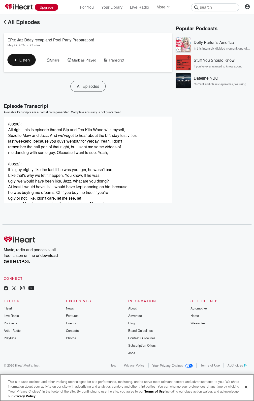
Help (113, 365)
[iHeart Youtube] (31, 288)
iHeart (8, 308)
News (70, 308)
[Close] (246, 386)
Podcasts (10, 323)
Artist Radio (12, 330)
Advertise (135, 315)
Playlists (10, 338)
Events (71, 323)
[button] (21, 60)
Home (194, 315)
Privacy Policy (134, 365)
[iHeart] (18, 7)
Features (72, 315)
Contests (72, 330)
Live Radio (139, 7)
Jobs (131, 352)
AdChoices (235, 365)
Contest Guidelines (142, 338)
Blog (131, 323)
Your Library (112, 7)
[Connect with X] (14, 288)
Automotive (198, 308)
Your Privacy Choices (167, 365)
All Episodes (24, 22)
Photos (71, 338)
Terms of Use (210, 365)
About (132, 308)
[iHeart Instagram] (22, 288)
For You (87, 7)
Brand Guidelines (140, 330)
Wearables (198, 323)
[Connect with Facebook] (6, 288)
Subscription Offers (142, 345)
